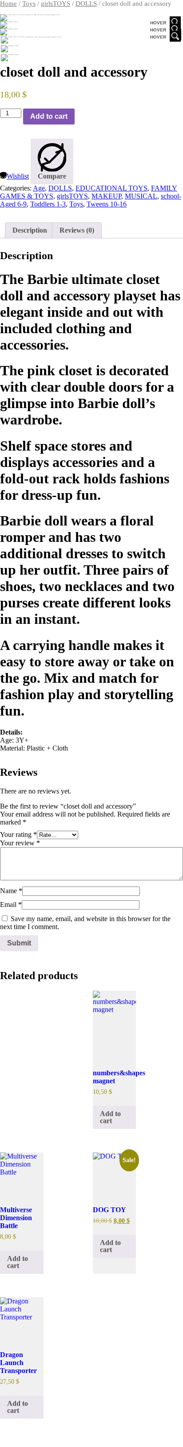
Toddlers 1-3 (48, 204)
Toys (29, 3)
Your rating (18, 834)
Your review (20, 843)
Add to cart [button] (110, 1117)
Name (11, 891)
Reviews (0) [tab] (77, 230)
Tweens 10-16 (107, 204)
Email (11, 904)
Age (39, 188)
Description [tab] (29, 230)
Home (8, 3)
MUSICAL (141, 196)
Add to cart (49, 116)
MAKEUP (106, 196)
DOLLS (86, 3)
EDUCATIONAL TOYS (111, 188)
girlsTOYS (55, 3)
